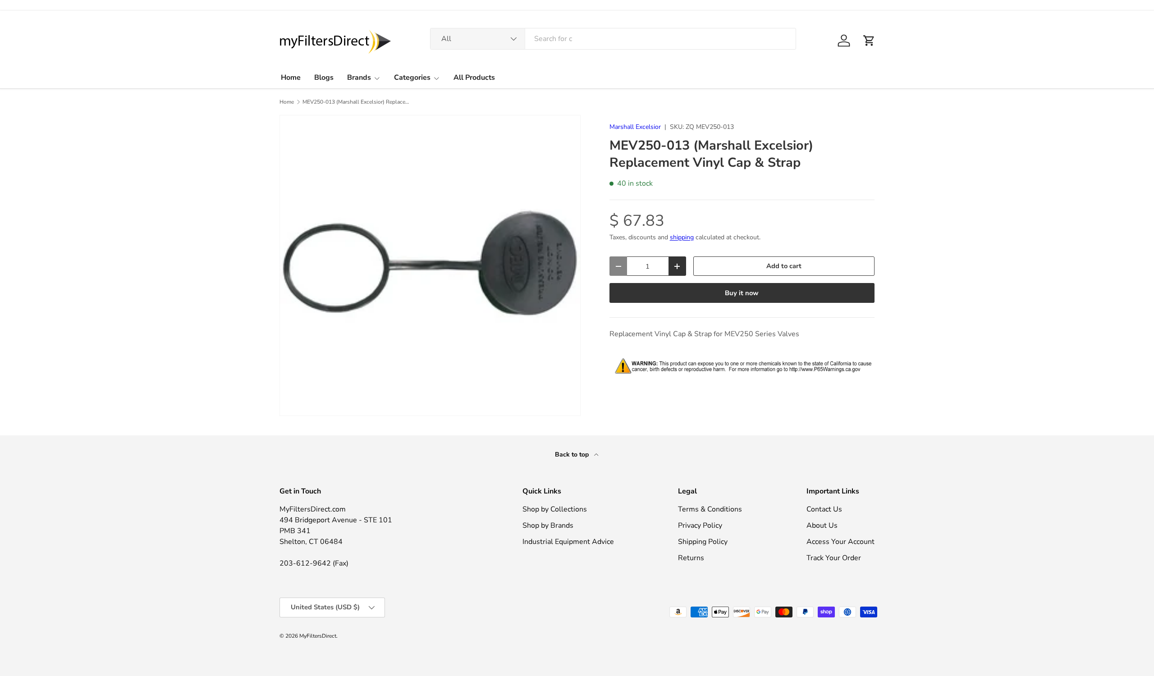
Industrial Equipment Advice (568, 542)
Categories (412, 77)
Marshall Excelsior (635, 127)
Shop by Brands (547, 525)
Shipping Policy (703, 542)
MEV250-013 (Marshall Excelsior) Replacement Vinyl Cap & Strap (356, 102)
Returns (691, 558)
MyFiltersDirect (317, 635)
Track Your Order (833, 558)
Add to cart (783, 265)
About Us (822, 525)
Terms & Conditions (710, 509)
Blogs (324, 77)
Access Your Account (840, 542)
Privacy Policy (700, 525)
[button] (869, 40)
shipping (682, 237)
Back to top (573, 454)
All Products (474, 77)
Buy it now (742, 292)
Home (291, 77)
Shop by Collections (554, 509)
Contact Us (824, 509)
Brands (359, 77)
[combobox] (613, 38)
